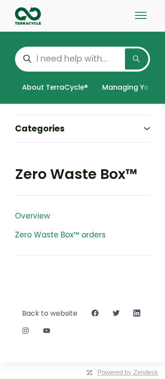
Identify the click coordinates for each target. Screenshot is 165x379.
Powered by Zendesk (127, 372)
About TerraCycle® (55, 87)
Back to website (49, 313)
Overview (32, 216)
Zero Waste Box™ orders (60, 235)
